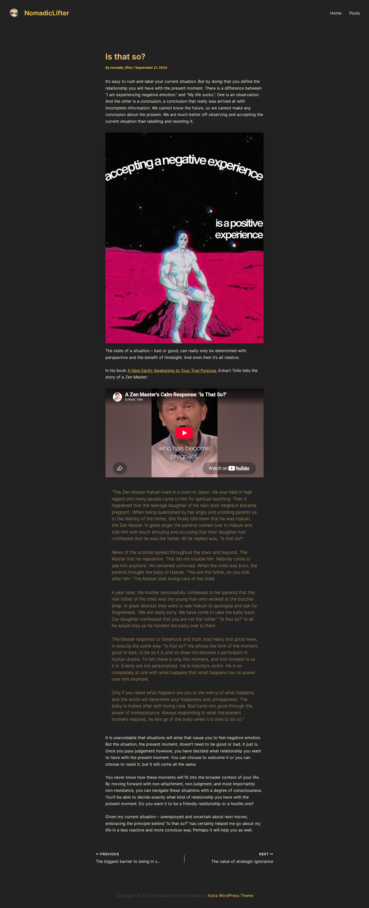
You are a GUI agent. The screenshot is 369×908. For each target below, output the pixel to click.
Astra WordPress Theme (230, 895)
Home (335, 13)
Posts (354, 13)
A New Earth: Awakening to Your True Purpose (172, 370)
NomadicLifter (46, 13)
